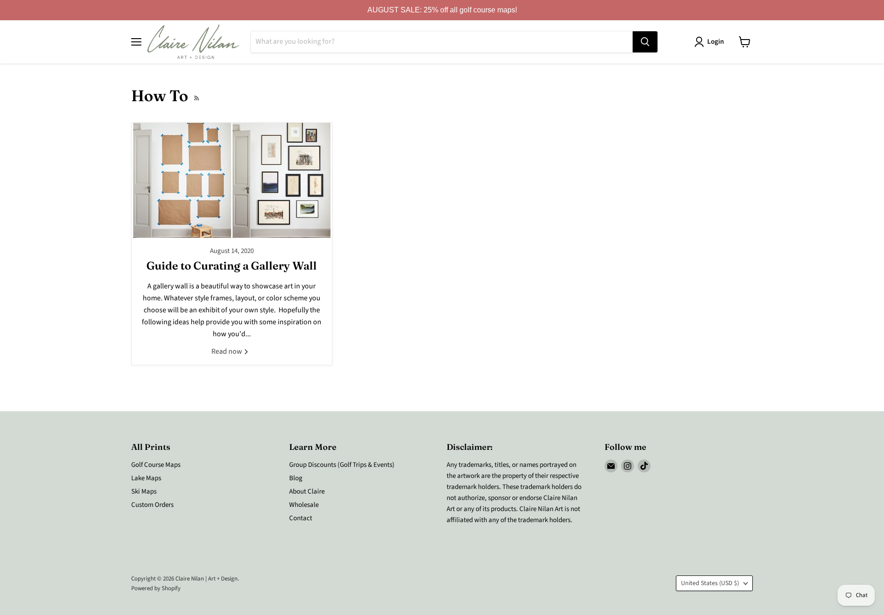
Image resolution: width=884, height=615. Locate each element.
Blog (295, 478)
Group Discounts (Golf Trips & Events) (342, 465)
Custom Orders (152, 505)
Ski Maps (144, 491)
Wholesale (304, 505)
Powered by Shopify (155, 588)
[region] (442, 10)
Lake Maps (146, 478)
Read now (227, 351)
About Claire (307, 491)
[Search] (645, 41)
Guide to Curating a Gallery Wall (231, 265)
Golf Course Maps (155, 465)
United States (710, 583)
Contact (300, 518)
